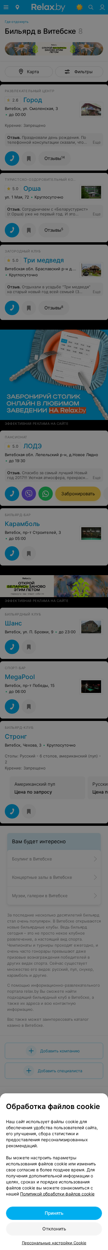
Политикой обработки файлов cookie (57, 1193)
